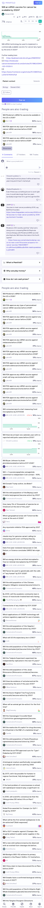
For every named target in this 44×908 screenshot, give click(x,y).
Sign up (38, 3)
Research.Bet (15, 87)
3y (20, 176)
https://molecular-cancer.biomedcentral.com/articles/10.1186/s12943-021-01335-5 (22, 63)
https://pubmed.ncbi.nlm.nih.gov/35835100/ (23, 58)
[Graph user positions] (21, 21)
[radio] (25, 21)
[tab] (7, 154)
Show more (7, 148)
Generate (36, 81)
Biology (5, 87)
